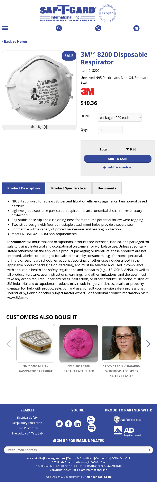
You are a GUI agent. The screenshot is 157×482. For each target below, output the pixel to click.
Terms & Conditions (80, 458)
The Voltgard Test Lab (27, 433)
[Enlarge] (46, 127)
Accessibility (35, 458)
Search (27, 410)
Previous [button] (8, 344)
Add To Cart (118, 159)
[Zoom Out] (39, 127)
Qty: (84, 129)
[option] (35, 356)
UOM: (85, 116)
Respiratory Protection (27, 423)
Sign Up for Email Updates (78, 440)
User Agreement (55, 458)
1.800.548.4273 (46, 466)
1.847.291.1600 (68, 466)
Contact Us (102, 458)
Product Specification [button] (68, 188)
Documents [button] (107, 188)
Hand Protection (27, 428)
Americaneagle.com (98, 477)
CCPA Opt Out (120, 458)
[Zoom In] (33, 127)
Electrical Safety (27, 417)
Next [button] (148, 344)
